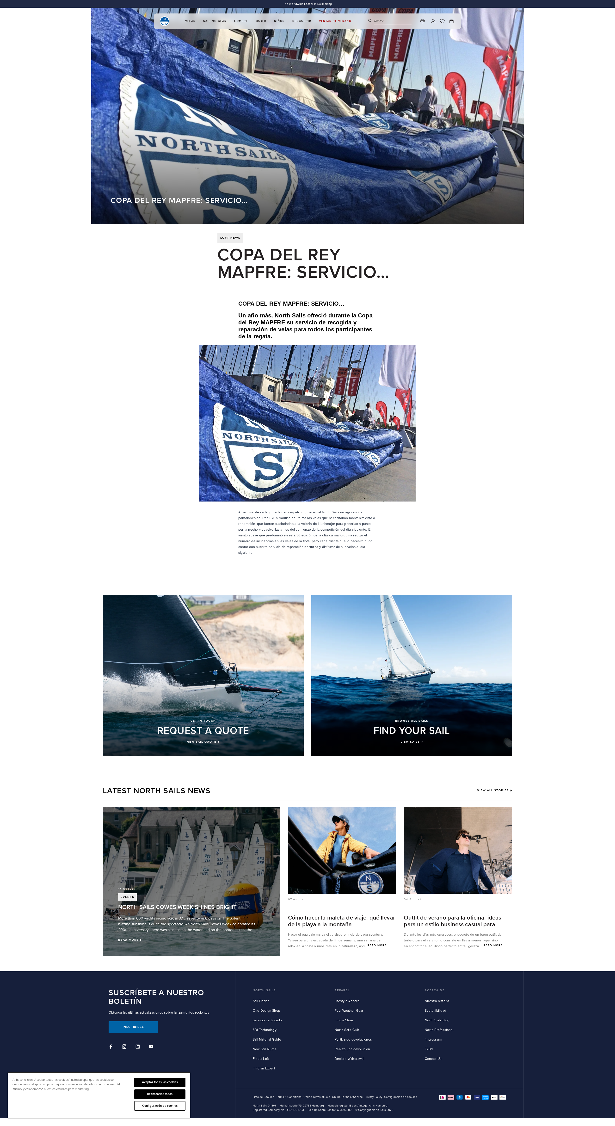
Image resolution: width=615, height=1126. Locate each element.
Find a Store (344, 1020)
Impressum (433, 1039)
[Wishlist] (442, 21)
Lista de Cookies (263, 1097)
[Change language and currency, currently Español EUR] (422, 21)
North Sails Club (347, 1030)
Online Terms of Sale (316, 1097)
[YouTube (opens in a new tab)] (152, 1047)
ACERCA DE (434, 990)
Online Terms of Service (347, 1097)
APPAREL (342, 990)
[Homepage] (164, 21)
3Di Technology (265, 1030)
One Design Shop (266, 1011)
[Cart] (451, 21)
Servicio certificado (267, 1020)
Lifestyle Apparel (347, 1001)
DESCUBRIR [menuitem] (301, 21)
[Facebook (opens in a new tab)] (111, 1047)
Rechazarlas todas (159, 1094)
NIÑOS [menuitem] (279, 21)
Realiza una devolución (352, 1049)
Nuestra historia (437, 1001)
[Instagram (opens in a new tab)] (125, 1047)
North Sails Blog (437, 1020)
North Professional (439, 1030)
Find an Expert (264, 1068)
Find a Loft (261, 1059)
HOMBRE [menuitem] (241, 21)
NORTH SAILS (264, 990)
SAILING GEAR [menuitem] (215, 21)
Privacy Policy (373, 1097)
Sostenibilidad (435, 1011)
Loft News (230, 238)
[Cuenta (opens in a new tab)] (433, 21)
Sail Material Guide (267, 1039)
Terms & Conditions (288, 1097)
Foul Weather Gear (349, 1011)
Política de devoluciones (353, 1039)
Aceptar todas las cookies (160, 1082)
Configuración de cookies (160, 1106)
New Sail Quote (265, 1049)
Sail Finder (261, 1001)
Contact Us (433, 1059)
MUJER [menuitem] (261, 21)
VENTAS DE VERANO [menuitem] (335, 21)
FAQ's (429, 1049)
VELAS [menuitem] (190, 21)
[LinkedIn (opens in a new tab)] (138, 1047)
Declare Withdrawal (349, 1059)
